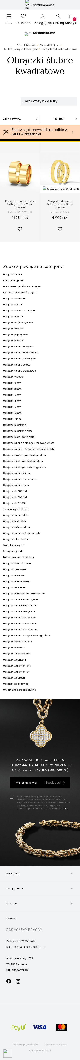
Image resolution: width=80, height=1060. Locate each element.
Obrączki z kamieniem (16, 539)
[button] (20, 229)
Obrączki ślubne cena (16, 485)
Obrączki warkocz (14, 647)
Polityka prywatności (25, 1044)
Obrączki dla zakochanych (19, 310)
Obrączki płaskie (13, 340)
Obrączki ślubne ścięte (16, 364)
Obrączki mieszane (14, 424)
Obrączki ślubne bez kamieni (20, 479)
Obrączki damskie (14, 298)
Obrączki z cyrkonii (14, 659)
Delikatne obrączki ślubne (18, 557)
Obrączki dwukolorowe (17, 563)
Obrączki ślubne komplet (18, 346)
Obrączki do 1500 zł (15, 497)
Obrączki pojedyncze (15, 334)
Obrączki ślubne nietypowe (19, 617)
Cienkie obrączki (13, 280)
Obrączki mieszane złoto (18, 430)
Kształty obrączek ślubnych (19, 292)
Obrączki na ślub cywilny (18, 322)
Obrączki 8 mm (12, 382)
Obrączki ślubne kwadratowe (20, 352)
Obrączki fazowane (14, 569)
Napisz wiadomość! (24, 947)
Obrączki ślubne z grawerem (20, 629)
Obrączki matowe (13, 575)
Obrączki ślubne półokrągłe (19, 358)
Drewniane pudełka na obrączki (22, 286)
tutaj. (64, 808)
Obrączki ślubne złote (16, 515)
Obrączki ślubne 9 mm (16, 473)
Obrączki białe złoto (15, 521)
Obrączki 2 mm (12, 388)
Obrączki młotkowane (16, 581)
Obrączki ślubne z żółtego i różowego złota (29, 448)
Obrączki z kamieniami (16, 653)
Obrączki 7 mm (12, 418)
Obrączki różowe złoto (16, 527)
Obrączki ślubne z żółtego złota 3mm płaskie (60, 204)
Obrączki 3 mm (12, 394)
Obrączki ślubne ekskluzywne (20, 599)
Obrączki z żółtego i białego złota (23, 460)
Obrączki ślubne (12, 274)
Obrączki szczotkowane (17, 641)
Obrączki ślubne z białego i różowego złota (28, 442)
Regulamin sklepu (56, 1044)
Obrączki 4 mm (12, 400)
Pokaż (40, 1054)
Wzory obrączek (12, 551)
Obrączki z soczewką (15, 683)
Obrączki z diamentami (17, 665)
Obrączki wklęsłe (13, 376)
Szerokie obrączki (14, 545)
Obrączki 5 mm (12, 406)
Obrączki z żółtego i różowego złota (24, 467)
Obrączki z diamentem (16, 671)
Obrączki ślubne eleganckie (19, 605)
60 (12, 119)
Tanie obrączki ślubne (16, 509)
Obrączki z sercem (14, 677)
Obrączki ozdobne (14, 587)
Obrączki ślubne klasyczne (19, 611)
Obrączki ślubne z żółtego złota (22, 533)
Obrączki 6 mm (12, 412)
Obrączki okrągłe (13, 328)
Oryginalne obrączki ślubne (19, 689)
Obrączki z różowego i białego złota (24, 454)
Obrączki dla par (13, 304)
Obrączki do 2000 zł (15, 503)
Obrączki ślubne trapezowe (19, 370)
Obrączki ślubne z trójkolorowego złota (26, 635)
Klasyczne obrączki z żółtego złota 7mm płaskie (20, 204)
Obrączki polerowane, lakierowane (24, 593)
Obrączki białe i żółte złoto (19, 436)
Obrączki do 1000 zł (15, 491)
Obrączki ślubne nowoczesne (20, 623)
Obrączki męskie (13, 316)
